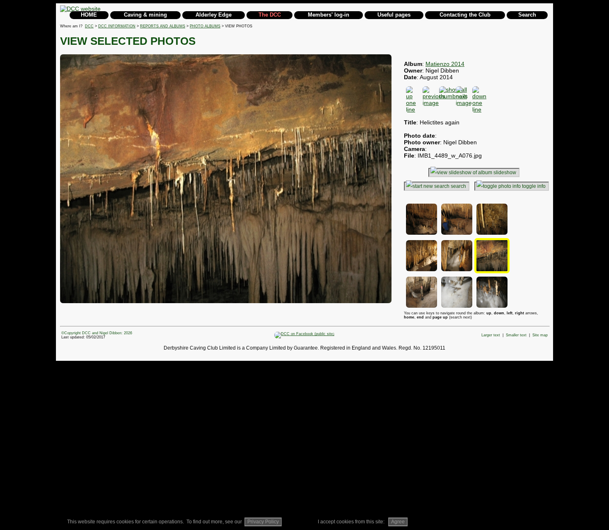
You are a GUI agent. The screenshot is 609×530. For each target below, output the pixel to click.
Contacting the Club (465, 15)
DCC (89, 26)
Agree (398, 522)
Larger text (490, 335)
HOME (89, 15)
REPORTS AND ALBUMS (162, 26)
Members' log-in (328, 15)
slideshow (504, 172)
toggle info (534, 186)
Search (527, 15)
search (458, 186)
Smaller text (516, 335)
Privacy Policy (263, 522)
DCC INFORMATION (116, 26)
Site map (540, 335)
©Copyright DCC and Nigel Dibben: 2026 (96, 333)
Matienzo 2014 (444, 64)
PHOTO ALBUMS (205, 26)
